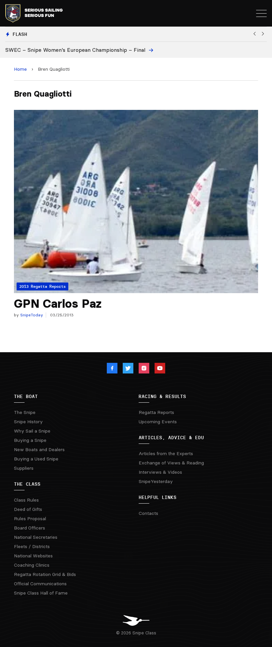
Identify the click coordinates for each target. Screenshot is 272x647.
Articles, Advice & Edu (171, 438)
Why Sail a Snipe (32, 431)
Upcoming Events (158, 422)
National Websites (33, 556)
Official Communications (40, 584)
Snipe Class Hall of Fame (41, 593)
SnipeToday (31, 314)
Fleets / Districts (32, 546)
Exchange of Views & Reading (171, 463)
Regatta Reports (156, 412)
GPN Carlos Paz (58, 303)
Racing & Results (162, 396)
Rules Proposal (30, 519)
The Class (27, 484)
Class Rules (26, 500)
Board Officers (29, 528)
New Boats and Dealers (39, 449)
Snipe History (28, 422)
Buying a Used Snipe (36, 459)
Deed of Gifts (28, 509)
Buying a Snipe (30, 440)
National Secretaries (35, 537)
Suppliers (24, 468)
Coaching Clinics (31, 565)
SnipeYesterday (156, 481)
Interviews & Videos (160, 472)
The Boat (26, 396)
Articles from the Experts (166, 453)
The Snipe (24, 412)
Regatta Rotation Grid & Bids (45, 574)
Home (20, 69)
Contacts (148, 513)
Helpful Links (157, 497)
